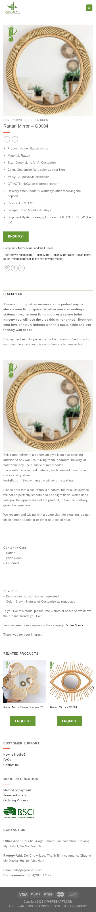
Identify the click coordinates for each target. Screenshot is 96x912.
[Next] (93, 696)
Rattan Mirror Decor (63, 255)
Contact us (11, 765)
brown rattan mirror (21, 255)
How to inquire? (14, 754)
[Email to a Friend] (21, 268)
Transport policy (14, 795)
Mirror (42, 120)
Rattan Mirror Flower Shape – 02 (23, 707)
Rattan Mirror (42, 255)
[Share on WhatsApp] (7, 268)
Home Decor (24, 120)
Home (7, 120)
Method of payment (17, 790)
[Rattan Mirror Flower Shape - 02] (24, 681)
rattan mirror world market (47, 259)
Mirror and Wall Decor (39, 248)
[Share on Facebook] (14, 268)
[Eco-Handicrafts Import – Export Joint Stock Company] (21, 8)
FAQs (7, 759)
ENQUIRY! (16, 236)
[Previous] (3, 696)
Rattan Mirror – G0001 (63, 707)
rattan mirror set (21, 259)
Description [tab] (12, 294)
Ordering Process (15, 800)
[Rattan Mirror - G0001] (71, 681)
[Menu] (89, 7)
